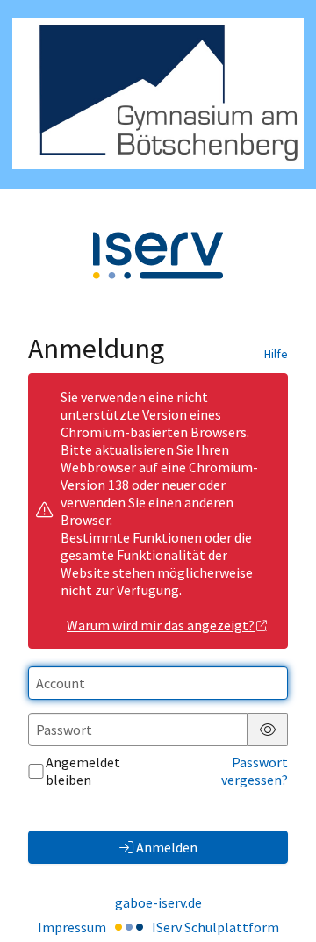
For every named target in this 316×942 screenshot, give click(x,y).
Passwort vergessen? (254, 770)
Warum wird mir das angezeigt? (161, 625)
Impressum (72, 927)
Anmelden (167, 847)
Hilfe (276, 354)
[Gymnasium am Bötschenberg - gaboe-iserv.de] (158, 93)
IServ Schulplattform (215, 927)
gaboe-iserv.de (158, 902)
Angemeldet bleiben (83, 770)
